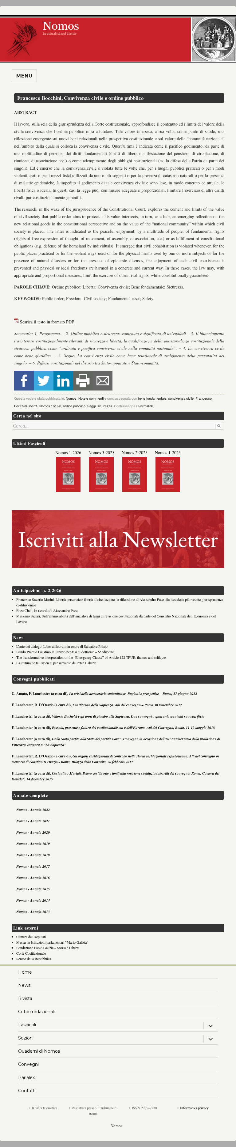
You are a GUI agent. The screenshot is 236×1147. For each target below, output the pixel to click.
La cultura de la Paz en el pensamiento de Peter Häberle (56, 662)
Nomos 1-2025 (168, 452)
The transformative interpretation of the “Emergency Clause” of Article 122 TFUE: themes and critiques (91, 657)
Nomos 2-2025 (135, 452)
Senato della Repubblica (33, 958)
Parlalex (26, 1077)
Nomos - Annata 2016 (33, 877)
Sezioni (25, 1038)
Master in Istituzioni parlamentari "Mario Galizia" (52, 942)
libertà (33, 405)
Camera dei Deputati (31, 936)
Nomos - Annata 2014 (33, 900)
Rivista (25, 998)
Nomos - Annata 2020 (33, 832)
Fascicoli (27, 1025)
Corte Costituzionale (31, 953)
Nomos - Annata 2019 (33, 843)
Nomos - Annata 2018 (33, 855)
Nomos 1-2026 (68, 452)
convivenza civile (181, 398)
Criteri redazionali (36, 1011)
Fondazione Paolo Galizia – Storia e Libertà (47, 947)
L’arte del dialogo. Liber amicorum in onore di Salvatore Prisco (62, 646)
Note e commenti (91, 398)
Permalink (145, 405)
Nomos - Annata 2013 (33, 911)
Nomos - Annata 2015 (33, 889)
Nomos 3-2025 (101, 452)
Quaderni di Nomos (39, 1051)
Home (25, 972)
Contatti (27, 1090)
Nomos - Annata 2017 (33, 866)
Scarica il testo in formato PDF (47, 322)
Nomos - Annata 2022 (33, 809)
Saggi (91, 405)
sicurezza (104, 405)
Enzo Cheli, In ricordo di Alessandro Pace (46, 610)
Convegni (28, 1064)
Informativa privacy (194, 1107)
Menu (24, 76)
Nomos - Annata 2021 (33, 821)
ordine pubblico (74, 405)
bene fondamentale (152, 398)
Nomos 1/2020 (50, 405)
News (24, 985)
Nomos (71, 398)
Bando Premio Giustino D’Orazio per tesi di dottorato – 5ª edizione (65, 651)
